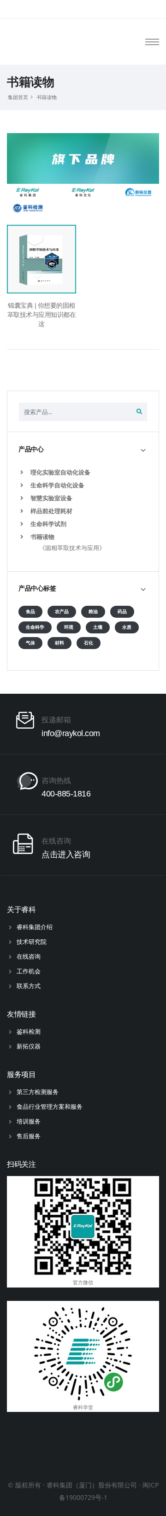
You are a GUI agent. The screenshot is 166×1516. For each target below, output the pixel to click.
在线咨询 (29, 956)
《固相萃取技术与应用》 (72, 548)
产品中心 (30, 449)
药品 (122, 612)
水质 (126, 627)
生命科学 (35, 627)
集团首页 (18, 97)
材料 (59, 643)
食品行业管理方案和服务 (50, 1106)
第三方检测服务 (38, 1092)
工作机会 (29, 971)
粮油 (93, 612)
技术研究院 (32, 941)
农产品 (62, 612)
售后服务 (29, 1136)
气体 (30, 643)
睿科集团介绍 (35, 927)
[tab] (83, 449)
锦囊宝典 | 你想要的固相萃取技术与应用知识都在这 (41, 315)
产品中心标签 (37, 588)
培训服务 (29, 1121)
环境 (68, 627)
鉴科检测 (29, 1031)
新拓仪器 (29, 1046)
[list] (23, 472)
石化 (88, 643)
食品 (30, 612)
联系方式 (29, 986)
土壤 (97, 627)
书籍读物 (46, 97)
